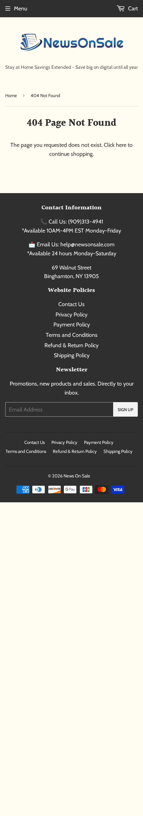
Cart (132, 8)
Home (11, 95)
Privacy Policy (71, 314)
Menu (20, 8)
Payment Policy (71, 324)
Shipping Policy (72, 355)
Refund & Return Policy (71, 345)
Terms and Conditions (72, 335)
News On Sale (77, 475)
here (121, 145)
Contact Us (71, 304)
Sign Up (125, 409)
